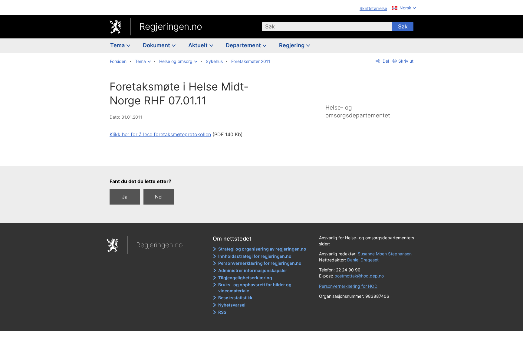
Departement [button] (244, 45)
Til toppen (197, 157)
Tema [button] (118, 45)
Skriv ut (405, 61)
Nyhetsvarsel (231, 304)
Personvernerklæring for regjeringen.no (259, 263)
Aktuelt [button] (198, 45)
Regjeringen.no (170, 26)
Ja (124, 197)
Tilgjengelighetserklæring (245, 277)
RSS (222, 312)
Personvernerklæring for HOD (348, 286)
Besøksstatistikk (235, 297)
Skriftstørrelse (373, 8)
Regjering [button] (292, 45)
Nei (159, 197)
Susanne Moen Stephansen (385, 253)
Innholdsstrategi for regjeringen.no (254, 256)
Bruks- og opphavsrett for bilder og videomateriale (254, 287)
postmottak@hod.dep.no (359, 275)
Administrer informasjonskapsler (252, 270)
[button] (143, 61)
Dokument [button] (157, 45)
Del (385, 61)
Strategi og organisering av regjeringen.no (262, 248)
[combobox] (327, 26)
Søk (403, 26)
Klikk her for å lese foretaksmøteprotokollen (160, 134)
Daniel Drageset (363, 259)
